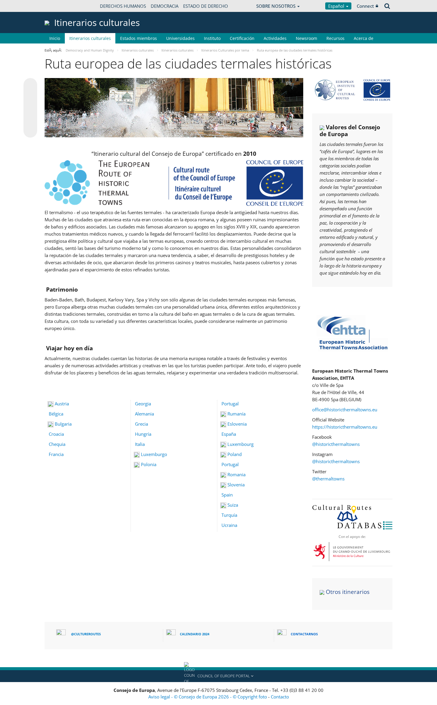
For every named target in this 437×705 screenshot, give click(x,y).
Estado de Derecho (205, 6)
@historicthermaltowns (336, 444)
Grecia (141, 424)
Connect (365, 6)
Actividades (275, 38)
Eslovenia (237, 424)
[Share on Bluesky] (30, 85)
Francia (56, 454)
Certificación (242, 38)
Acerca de (363, 38)
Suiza (232, 505)
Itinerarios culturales (90, 38)
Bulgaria (63, 424)
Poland (234, 454)
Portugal (229, 404)
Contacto (280, 697)
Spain (227, 495)
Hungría (143, 434)
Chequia (57, 444)
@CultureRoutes (86, 634)
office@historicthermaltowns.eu (344, 410)
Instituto (212, 38)
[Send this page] (30, 130)
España (228, 434)
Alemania (144, 414)
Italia (140, 444)
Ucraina (229, 525)
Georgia (143, 404)
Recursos (335, 38)
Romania (236, 474)
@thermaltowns (328, 479)
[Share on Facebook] (30, 108)
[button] (218, 676)
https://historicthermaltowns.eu (344, 427)
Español (336, 6)
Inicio (54, 38)
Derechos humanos (123, 6)
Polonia (148, 464)
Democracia (164, 6)
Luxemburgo (154, 454)
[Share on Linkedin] (30, 119)
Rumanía (236, 414)
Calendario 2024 (194, 634)
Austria (62, 404)
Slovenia (236, 485)
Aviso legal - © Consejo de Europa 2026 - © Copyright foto (208, 697)
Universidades (180, 38)
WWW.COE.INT (59, 6)
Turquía (229, 515)
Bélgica (56, 414)
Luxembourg (240, 444)
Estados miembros (138, 38)
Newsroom (306, 38)
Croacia (56, 434)
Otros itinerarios (348, 592)
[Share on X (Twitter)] (30, 96)
